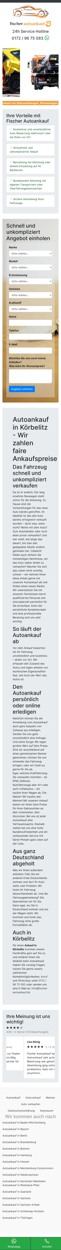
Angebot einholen (22, 389)
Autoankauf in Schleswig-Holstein (23, 1211)
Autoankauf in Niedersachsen (20, 1174)
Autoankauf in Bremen (16, 1148)
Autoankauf (13, 1097)
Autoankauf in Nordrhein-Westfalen (24, 1181)
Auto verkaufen (30, 1104)
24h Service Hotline (30, 31)
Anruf (44, 976)
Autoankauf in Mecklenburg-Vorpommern (27, 1168)
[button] (6, 72)
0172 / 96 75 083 (28, 38)
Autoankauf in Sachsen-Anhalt (21, 1204)
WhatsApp (24, 980)
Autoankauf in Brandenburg (19, 1142)
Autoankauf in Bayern (15, 1129)
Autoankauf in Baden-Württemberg (23, 1122)
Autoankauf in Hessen (15, 1161)
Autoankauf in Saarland (16, 1191)
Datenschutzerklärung (21, 1110)
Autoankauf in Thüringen (17, 1217)
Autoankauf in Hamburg (17, 1155)
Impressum (46, 1110)
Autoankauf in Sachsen (16, 1198)
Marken (50, 1097)
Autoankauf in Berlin (14, 1135)
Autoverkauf (33, 1097)
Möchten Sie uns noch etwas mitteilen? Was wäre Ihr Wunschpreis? (27, 362)
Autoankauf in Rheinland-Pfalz (21, 1185)
